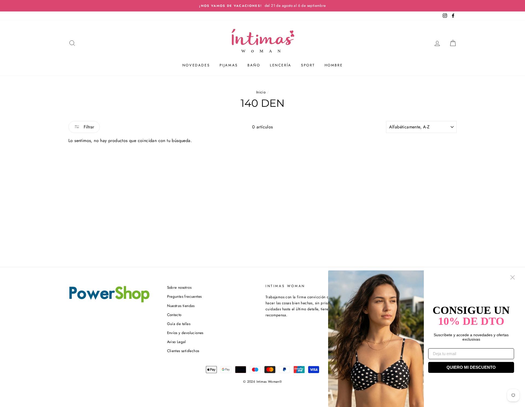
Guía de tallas (179, 323)
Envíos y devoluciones (185, 332)
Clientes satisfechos (183, 350)
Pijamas (229, 65)
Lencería (280, 65)
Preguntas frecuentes (184, 296)
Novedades (196, 65)
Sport (308, 65)
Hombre (334, 65)
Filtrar (88, 127)
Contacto (174, 314)
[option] (262, 6)
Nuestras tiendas (181, 305)
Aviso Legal (176, 341)
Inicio (261, 92)
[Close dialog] (512, 277)
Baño (253, 65)
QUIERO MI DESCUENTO (471, 367)
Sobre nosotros (179, 287)
